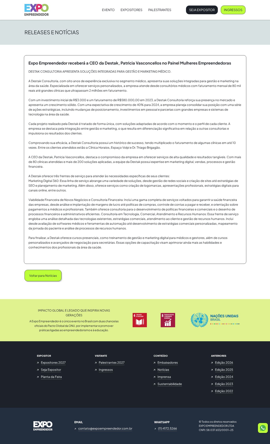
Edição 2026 (224, 362)
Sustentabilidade (170, 384)
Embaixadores (168, 362)
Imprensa (164, 376)
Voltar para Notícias (43, 275)
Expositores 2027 (53, 362)
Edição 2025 (224, 369)
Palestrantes (159, 10)
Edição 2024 (224, 376)
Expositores (131, 10)
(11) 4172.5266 (167, 428)
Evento (108, 10)
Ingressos (233, 10)
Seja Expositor (202, 10)
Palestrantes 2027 (112, 362)
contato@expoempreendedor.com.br (105, 428)
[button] (263, 428)
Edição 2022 (224, 391)
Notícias (163, 369)
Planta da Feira (51, 376)
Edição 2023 (224, 384)
